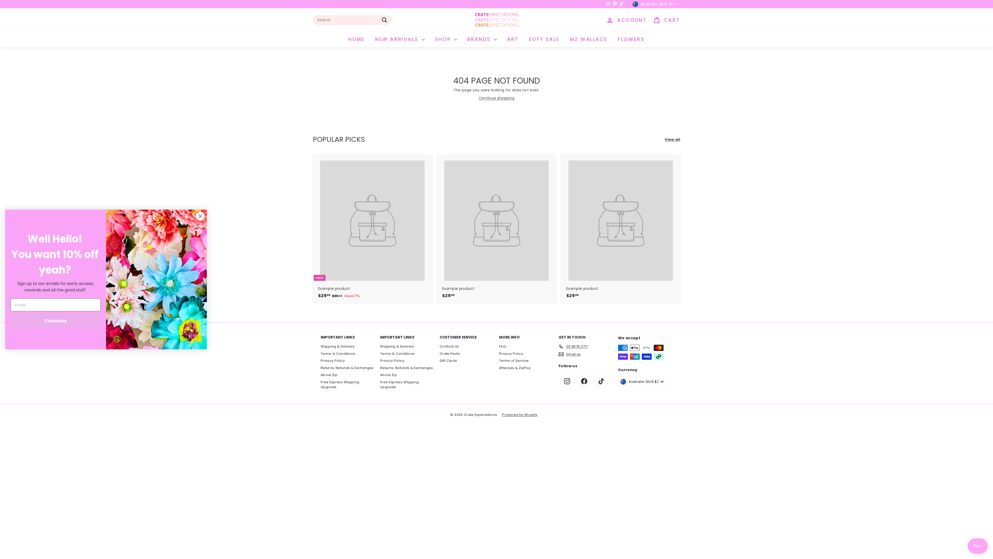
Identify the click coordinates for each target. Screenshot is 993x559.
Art (513, 39)
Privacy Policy (333, 360)
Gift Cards (448, 360)
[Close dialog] (200, 216)
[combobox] (352, 20)
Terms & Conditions (338, 353)
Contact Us (449, 346)
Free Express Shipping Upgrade (340, 385)
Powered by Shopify (519, 414)
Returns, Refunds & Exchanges (347, 367)
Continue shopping (497, 98)
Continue (55, 321)
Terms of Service (514, 360)
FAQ (502, 346)
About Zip (329, 374)
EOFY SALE (544, 39)
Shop (444, 39)
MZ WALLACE (588, 39)
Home (356, 39)
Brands (480, 39)
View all (672, 139)
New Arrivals (398, 39)
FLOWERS (631, 39)
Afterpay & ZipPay (515, 367)
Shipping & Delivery (338, 346)
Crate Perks (450, 353)
